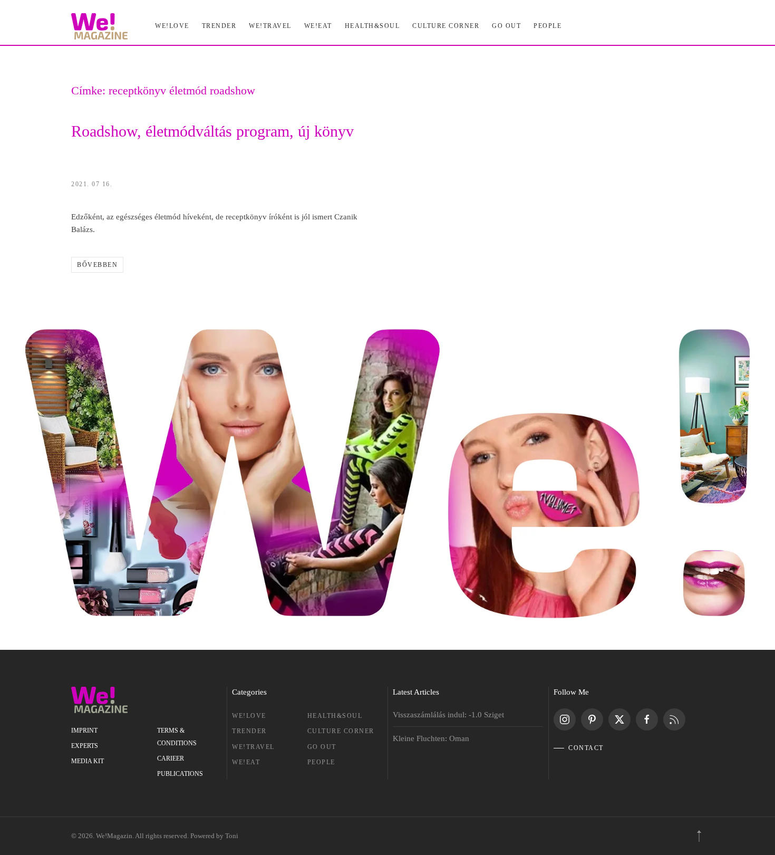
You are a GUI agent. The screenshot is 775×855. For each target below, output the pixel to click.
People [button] (547, 26)
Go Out (506, 26)
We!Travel (253, 747)
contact (586, 748)
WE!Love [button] (172, 26)
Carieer (170, 758)
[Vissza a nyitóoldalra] (99, 26)
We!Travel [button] (270, 26)
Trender (249, 731)
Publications (180, 773)
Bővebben (97, 264)
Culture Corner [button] (445, 26)
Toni (231, 836)
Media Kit (87, 761)
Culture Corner (340, 731)
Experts (84, 746)
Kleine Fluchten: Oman (431, 738)
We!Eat (318, 26)
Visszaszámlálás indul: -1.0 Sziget (448, 714)
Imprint (84, 730)
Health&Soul (372, 26)
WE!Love (249, 715)
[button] (699, 836)
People (321, 762)
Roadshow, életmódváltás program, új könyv (212, 131)
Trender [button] (219, 26)
